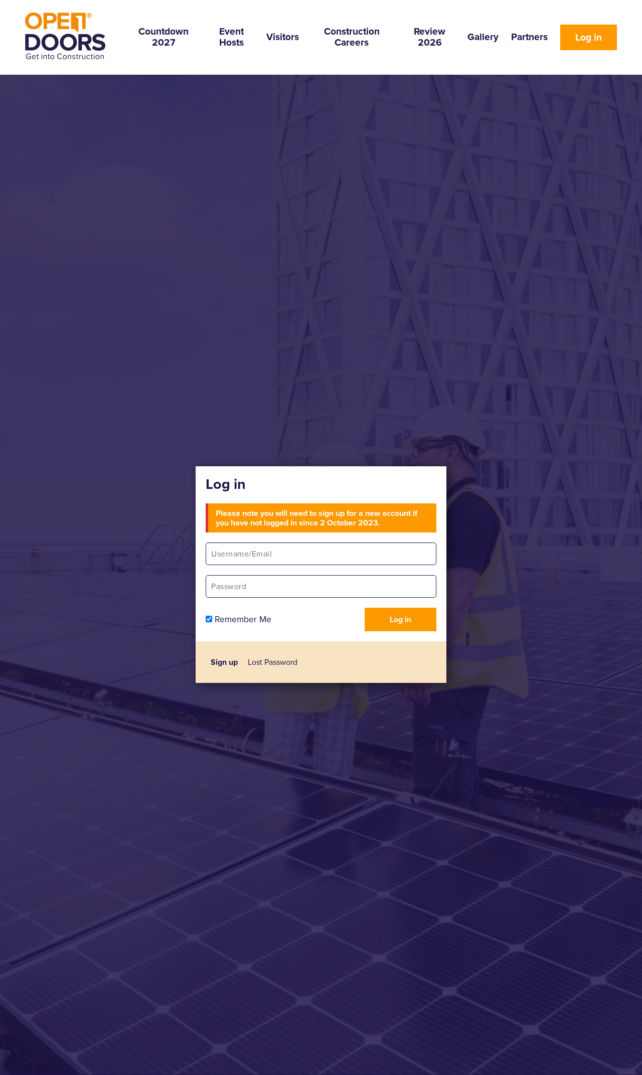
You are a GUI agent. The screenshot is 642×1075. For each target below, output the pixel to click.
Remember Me (241, 619)
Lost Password (272, 662)
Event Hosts (231, 36)
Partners (529, 37)
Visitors (282, 37)
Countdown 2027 (163, 36)
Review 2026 (429, 36)
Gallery (483, 37)
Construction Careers (352, 36)
